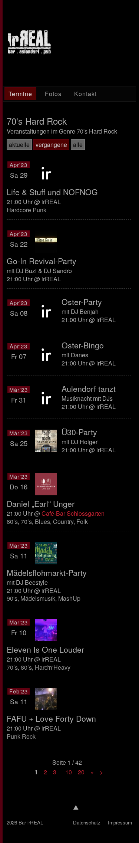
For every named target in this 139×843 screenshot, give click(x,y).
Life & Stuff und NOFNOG (52, 191)
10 (68, 772)
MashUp (69, 598)
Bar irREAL (31, 822)
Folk (82, 521)
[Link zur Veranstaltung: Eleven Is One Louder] (46, 630)
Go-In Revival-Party (41, 260)
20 (81, 772)
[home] (29, 52)
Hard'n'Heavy (52, 667)
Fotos (53, 93)
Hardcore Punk (26, 210)
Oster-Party (82, 301)
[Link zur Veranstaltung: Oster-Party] (46, 310)
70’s (26, 521)
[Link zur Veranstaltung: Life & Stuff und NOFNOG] (46, 172)
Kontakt (85, 93)
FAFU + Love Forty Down (51, 718)
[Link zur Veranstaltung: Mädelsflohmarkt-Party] (46, 553)
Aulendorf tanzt (89, 388)
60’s (12, 521)
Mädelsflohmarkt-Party (47, 572)
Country (63, 521)
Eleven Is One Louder (45, 649)
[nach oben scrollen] (69, 809)
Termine (20, 93)
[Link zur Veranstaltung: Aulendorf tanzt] (46, 397)
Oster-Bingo (83, 345)
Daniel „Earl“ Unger (41, 503)
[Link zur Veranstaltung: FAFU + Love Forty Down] (46, 699)
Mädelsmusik (37, 598)
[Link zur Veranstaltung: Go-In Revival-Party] (46, 241)
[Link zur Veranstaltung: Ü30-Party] (46, 441)
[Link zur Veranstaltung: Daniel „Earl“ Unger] (46, 484)
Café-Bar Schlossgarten (73, 513)
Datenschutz (86, 822)
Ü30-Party (79, 431)
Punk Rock (21, 736)
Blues (42, 521)
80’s (26, 667)
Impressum (120, 822)
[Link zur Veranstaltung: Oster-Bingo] (46, 354)
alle (78, 144)
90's (12, 598)
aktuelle (19, 144)
